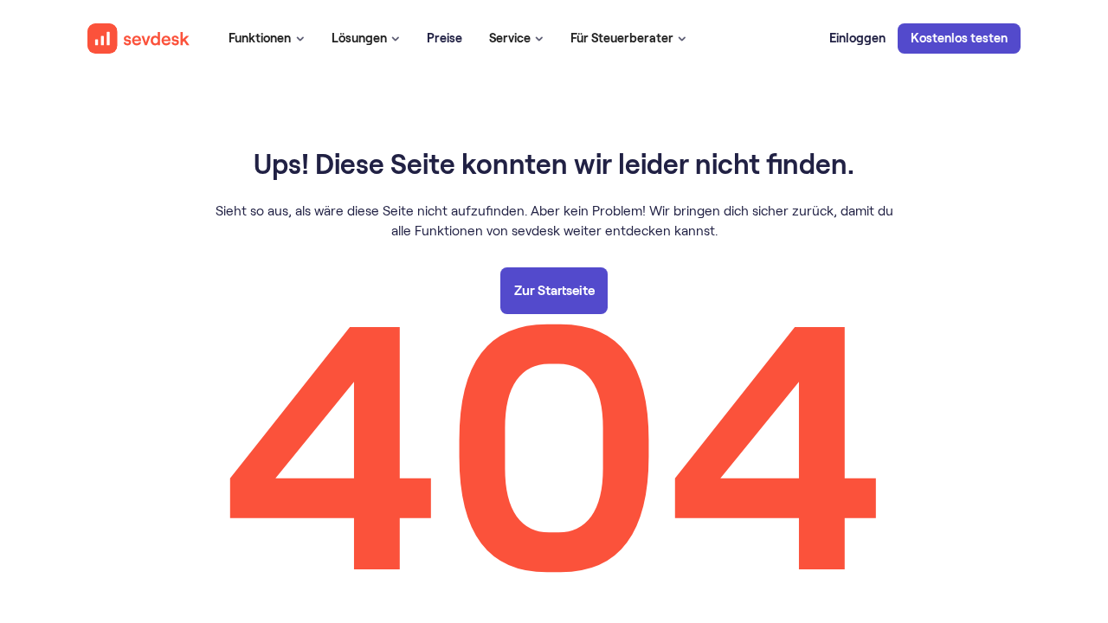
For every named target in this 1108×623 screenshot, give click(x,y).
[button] (266, 38)
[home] (138, 38)
